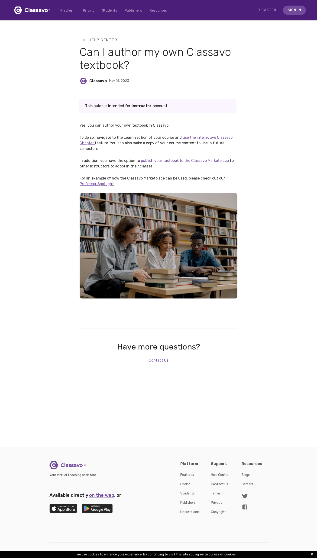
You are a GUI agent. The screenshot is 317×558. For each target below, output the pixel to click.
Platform (67, 11)
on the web (101, 495)
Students (109, 11)
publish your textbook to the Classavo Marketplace (185, 160)
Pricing (88, 11)
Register (267, 10)
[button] (158, 11)
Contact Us (158, 360)
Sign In (294, 10)
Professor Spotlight (97, 184)
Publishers (133, 11)
